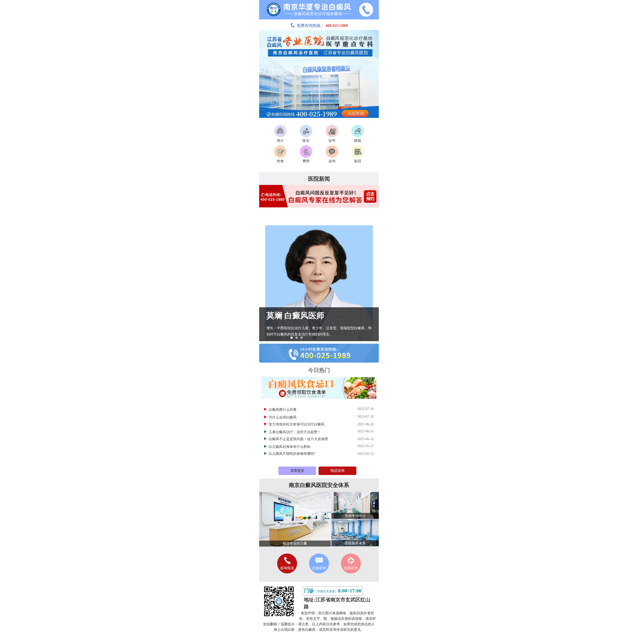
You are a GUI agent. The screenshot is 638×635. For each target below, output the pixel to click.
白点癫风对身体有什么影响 (290, 447)
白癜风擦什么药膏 (283, 409)
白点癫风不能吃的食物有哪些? (292, 454)
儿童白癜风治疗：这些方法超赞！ (295, 432)
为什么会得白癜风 (283, 417)
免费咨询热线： (322, 25)
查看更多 (297, 471)
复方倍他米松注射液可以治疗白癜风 (296, 424)
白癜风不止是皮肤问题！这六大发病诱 (298, 439)
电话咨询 (337, 471)
